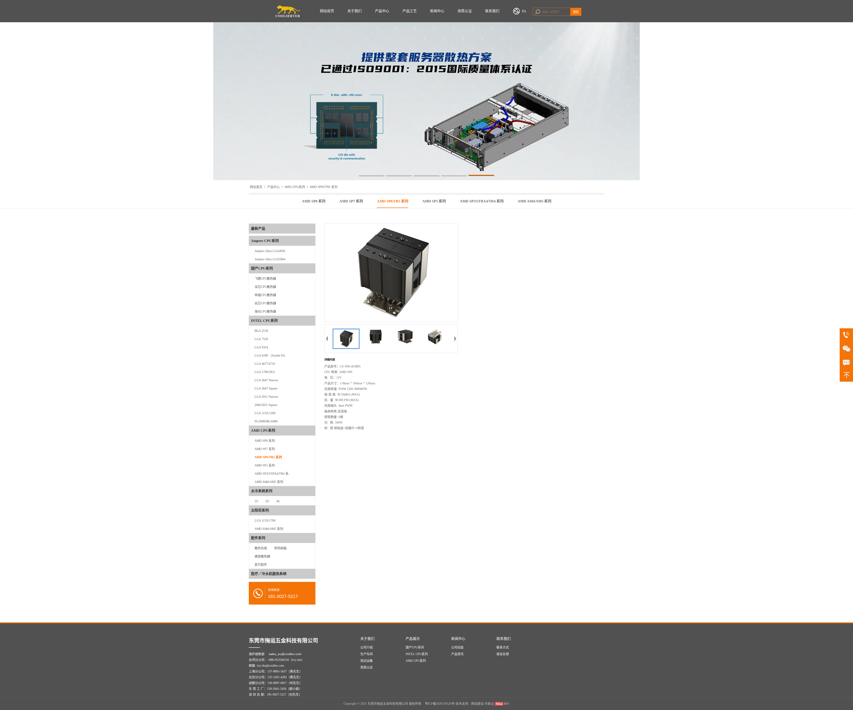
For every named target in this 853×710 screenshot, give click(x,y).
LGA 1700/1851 (265, 372)
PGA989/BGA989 (266, 421)
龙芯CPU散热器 (265, 286)
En (524, 11)
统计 (506, 703)
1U (256, 501)
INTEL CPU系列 (417, 654)
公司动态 (457, 647)
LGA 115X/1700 (265, 520)
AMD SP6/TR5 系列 (323, 187)
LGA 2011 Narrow (266, 396)
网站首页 (327, 11)
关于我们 (354, 11)
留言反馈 (502, 654)
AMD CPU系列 (295, 187)
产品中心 (382, 11)
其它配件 (261, 564)
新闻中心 (437, 11)
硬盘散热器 (262, 556)
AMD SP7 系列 (265, 449)
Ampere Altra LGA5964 (270, 259)
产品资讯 (457, 654)
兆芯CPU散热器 (265, 303)
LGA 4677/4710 (265, 363)
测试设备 (366, 660)
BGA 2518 (261, 331)
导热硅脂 (280, 548)
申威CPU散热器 (265, 295)
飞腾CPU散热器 (265, 278)
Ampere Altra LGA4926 (270, 251)
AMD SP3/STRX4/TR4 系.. (272, 473)
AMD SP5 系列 (265, 465)
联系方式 (502, 647)
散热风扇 (261, 548)
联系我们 (492, 11)
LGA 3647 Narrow (266, 380)
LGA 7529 (261, 339)
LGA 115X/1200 (265, 413)
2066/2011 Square (266, 405)
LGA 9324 (261, 347)
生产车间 (366, 654)
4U (278, 501)
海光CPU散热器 (265, 311)
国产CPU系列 (415, 647)
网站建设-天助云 (482, 703)
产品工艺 (410, 11)
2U (267, 501)
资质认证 (465, 11)
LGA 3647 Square (266, 388)
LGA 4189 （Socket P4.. (270, 355)
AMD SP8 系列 (265, 440)
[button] (372, 176)
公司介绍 (366, 647)
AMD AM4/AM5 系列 (269, 482)
